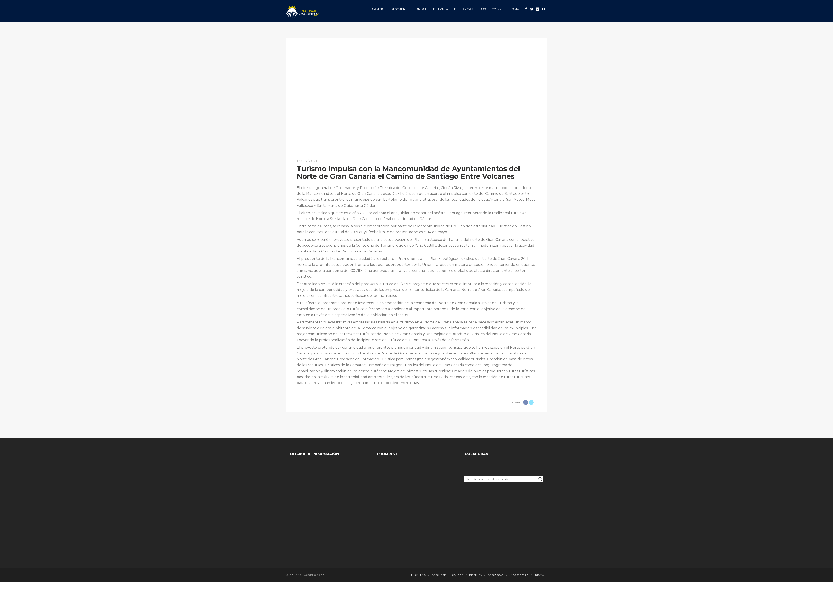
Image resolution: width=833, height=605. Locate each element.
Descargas (463, 9)
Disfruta (440, 9)
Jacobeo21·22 (490, 9)
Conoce (420, 9)
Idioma (513, 9)
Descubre (399, 9)
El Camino (376, 9)
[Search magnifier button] (540, 479)
